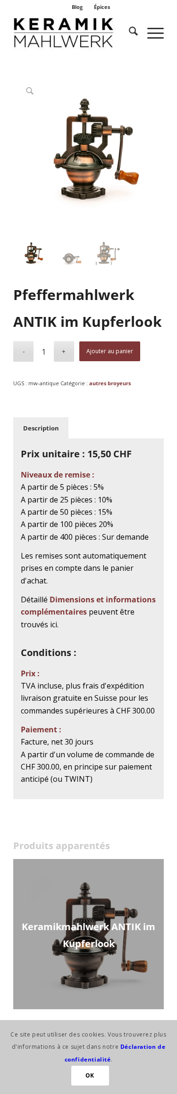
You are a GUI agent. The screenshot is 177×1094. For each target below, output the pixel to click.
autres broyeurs (110, 383)
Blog (77, 6)
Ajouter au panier (109, 351)
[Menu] (151, 32)
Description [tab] (41, 428)
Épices (102, 6)
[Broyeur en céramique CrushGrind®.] (73, 32)
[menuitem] (77, 7)
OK (89, 1075)
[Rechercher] (128, 32)
